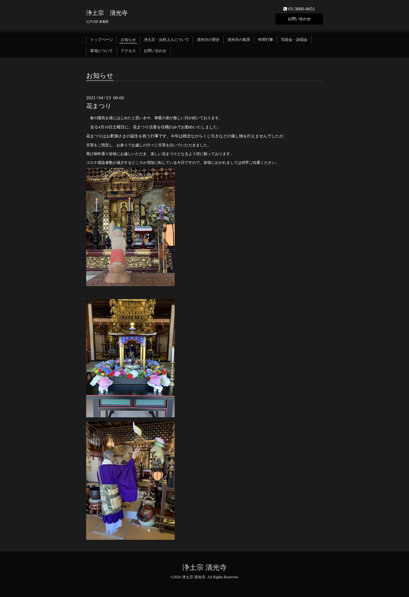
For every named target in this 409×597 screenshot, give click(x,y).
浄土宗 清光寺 (107, 13)
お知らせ (128, 40)
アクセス (128, 51)
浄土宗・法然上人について (166, 40)
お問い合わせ (299, 19)
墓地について (101, 51)
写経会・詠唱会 (294, 40)
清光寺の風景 (238, 40)
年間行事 (265, 40)
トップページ (101, 40)
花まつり (98, 106)
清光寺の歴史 (208, 40)
